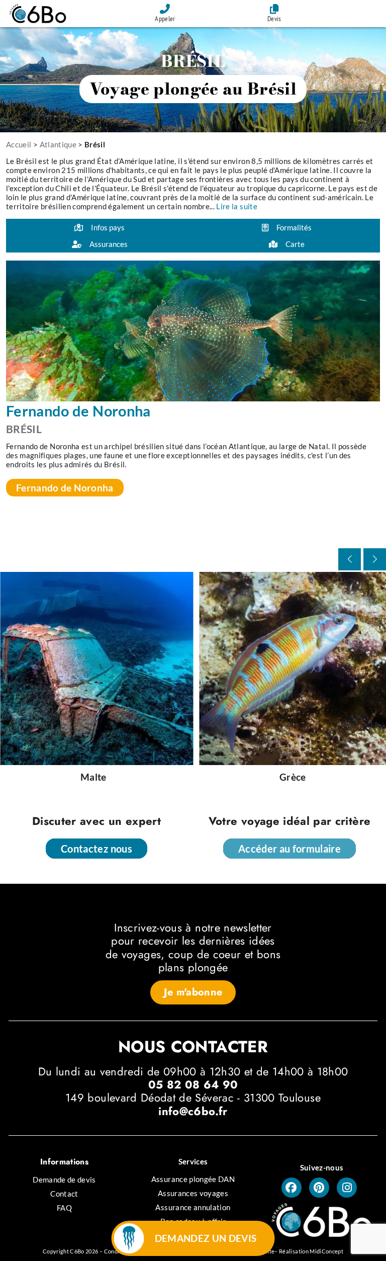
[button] (374, 559)
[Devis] (274, 9)
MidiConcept (326, 1251)
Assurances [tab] (108, 243)
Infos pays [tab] (108, 227)
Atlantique (58, 144)
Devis (274, 18)
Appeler (165, 18)
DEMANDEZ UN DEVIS (206, 1238)
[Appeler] (165, 9)
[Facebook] (291, 1188)
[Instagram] (347, 1188)
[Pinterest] (319, 1188)
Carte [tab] (295, 243)
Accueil (18, 144)
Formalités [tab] (294, 227)
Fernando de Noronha (65, 487)
